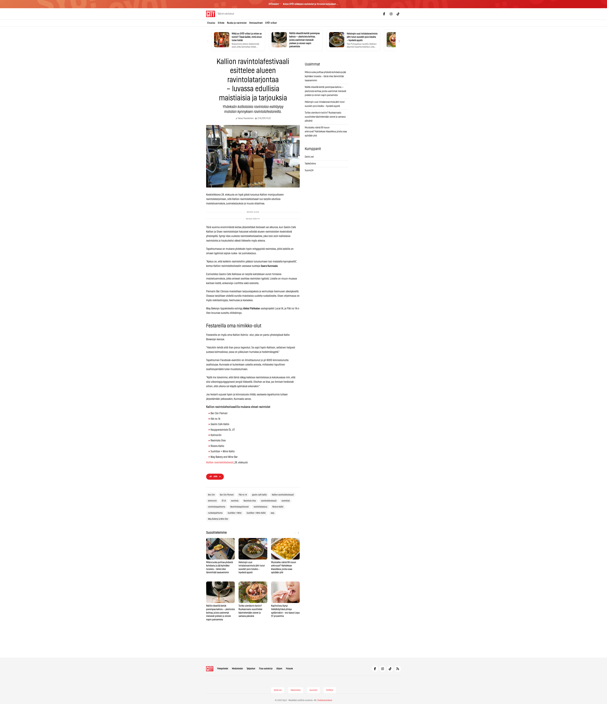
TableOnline (310, 163)
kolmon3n (212, 501)
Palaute (289, 668)
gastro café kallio (259, 495)
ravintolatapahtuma (216, 507)
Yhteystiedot (222, 668)
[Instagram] (391, 14)
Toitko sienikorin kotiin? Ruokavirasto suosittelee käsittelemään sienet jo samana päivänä (325, 116)
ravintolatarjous (260, 507)
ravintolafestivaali (268, 501)
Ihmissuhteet (256, 23)
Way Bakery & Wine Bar (218, 519)
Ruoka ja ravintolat (237, 23)
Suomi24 (309, 170)
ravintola (235, 501)
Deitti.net (309, 157)
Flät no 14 (243, 495)
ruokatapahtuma (215, 513)
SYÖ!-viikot (271, 23)
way (272, 513)
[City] (209, 668)
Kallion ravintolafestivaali (219, 462)
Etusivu (211, 23)
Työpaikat (251, 668)
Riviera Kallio (277, 507)
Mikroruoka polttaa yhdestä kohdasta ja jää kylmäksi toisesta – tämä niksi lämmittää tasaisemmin (325, 76)
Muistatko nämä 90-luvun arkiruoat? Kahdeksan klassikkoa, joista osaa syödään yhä (326, 131)
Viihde (221, 23)
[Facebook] (384, 14)
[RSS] (398, 669)
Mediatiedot (237, 668)
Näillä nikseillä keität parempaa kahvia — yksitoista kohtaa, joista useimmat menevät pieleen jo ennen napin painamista (325, 91)
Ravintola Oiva (250, 501)
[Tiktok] (398, 14)
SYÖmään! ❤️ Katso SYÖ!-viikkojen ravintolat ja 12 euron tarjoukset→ (303, 4)
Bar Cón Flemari (227, 495)
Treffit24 (329, 690)
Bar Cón (211, 495)
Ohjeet (279, 668)
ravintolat (286, 501)
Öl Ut (224, 501)
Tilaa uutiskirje (266, 668)
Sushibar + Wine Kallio (256, 513)
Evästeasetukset (325, 700)
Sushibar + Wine (235, 513)
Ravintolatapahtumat (239, 507)
